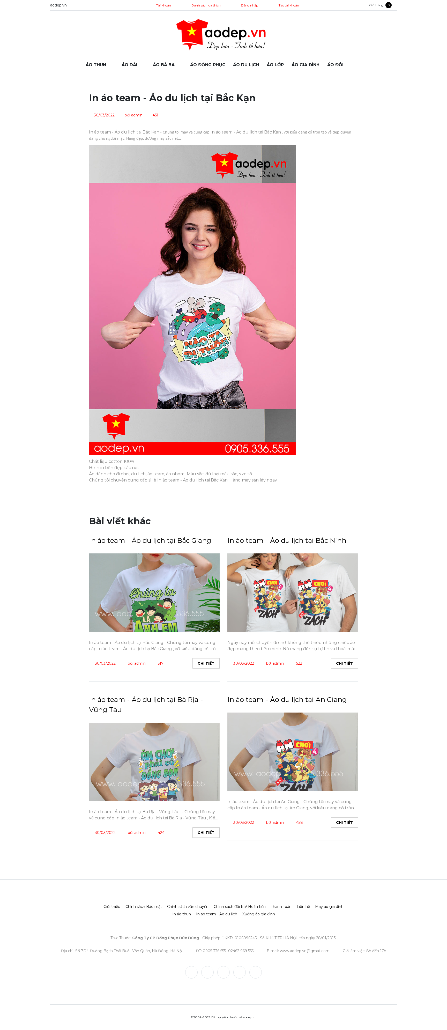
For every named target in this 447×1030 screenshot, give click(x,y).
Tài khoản (163, 5)
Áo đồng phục (207, 64)
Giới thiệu (111, 906)
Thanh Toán (281, 906)
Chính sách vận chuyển (187, 906)
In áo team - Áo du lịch (216, 914)
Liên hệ (303, 906)
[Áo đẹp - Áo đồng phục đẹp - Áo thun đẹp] (223, 35)
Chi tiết (206, 663)
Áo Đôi (335, 64)
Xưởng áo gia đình (258, 914)
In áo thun (181, 914)
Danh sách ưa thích (206, 5)
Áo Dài (129, 64)
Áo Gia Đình (305, 64)
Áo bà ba (164, 64)
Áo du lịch (246, 64)
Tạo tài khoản (289, 5)
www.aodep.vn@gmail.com (305, 951)
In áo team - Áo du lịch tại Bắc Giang (150, 540)
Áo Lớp (275, 64)
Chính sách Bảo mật (143, 906)
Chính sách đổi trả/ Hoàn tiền (240, 906)
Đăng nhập (249, 5)
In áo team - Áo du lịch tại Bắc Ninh (286, 540)
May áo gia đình (329, 906)
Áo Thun (96, 64)
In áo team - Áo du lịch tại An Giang (287, 699)
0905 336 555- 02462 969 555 (228, 951)
